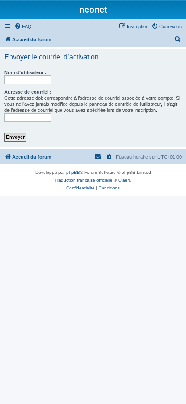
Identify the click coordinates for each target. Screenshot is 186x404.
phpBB (73, 172)
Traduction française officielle (83, 180)
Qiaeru (124, 180)
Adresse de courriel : (27, 91)
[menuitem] (23, 26)
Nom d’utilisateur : (25, 72)
